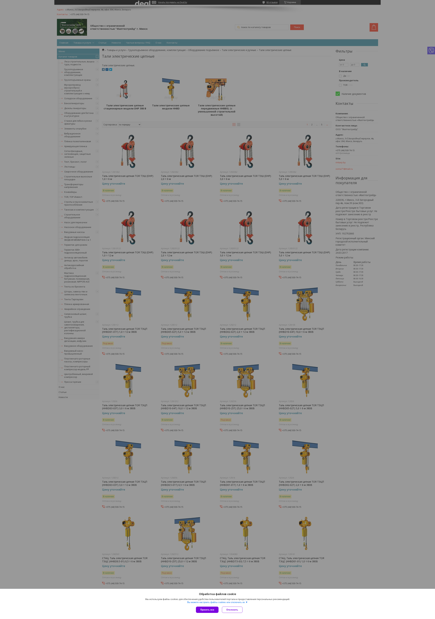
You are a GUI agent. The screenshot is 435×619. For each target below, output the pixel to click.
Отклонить (232, 609)
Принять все (207, 609)
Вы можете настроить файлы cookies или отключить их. (216, 602)
